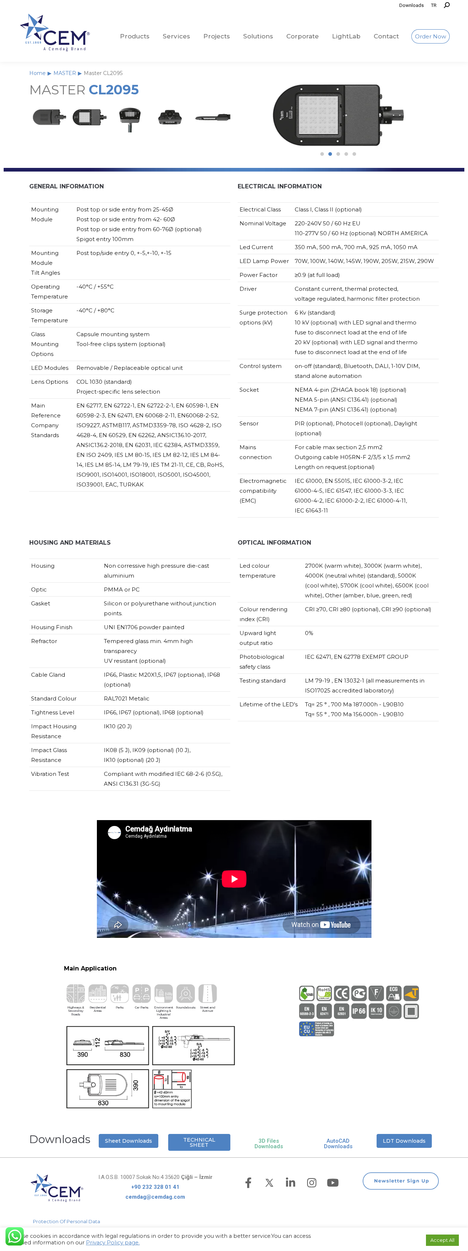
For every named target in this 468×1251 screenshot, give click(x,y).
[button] (322, 154)
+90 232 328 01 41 (155, 1187)
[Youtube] (333, 1183)
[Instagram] (311, 1183)
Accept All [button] (442, 1240)
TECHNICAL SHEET (199, 1142)
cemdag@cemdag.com (155, 1197)
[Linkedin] (290, 1183)
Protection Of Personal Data (66, 1221)
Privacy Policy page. (113, 1242)
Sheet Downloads (128, 1141)
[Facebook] (248, 1183)
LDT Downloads (404, 1141)
